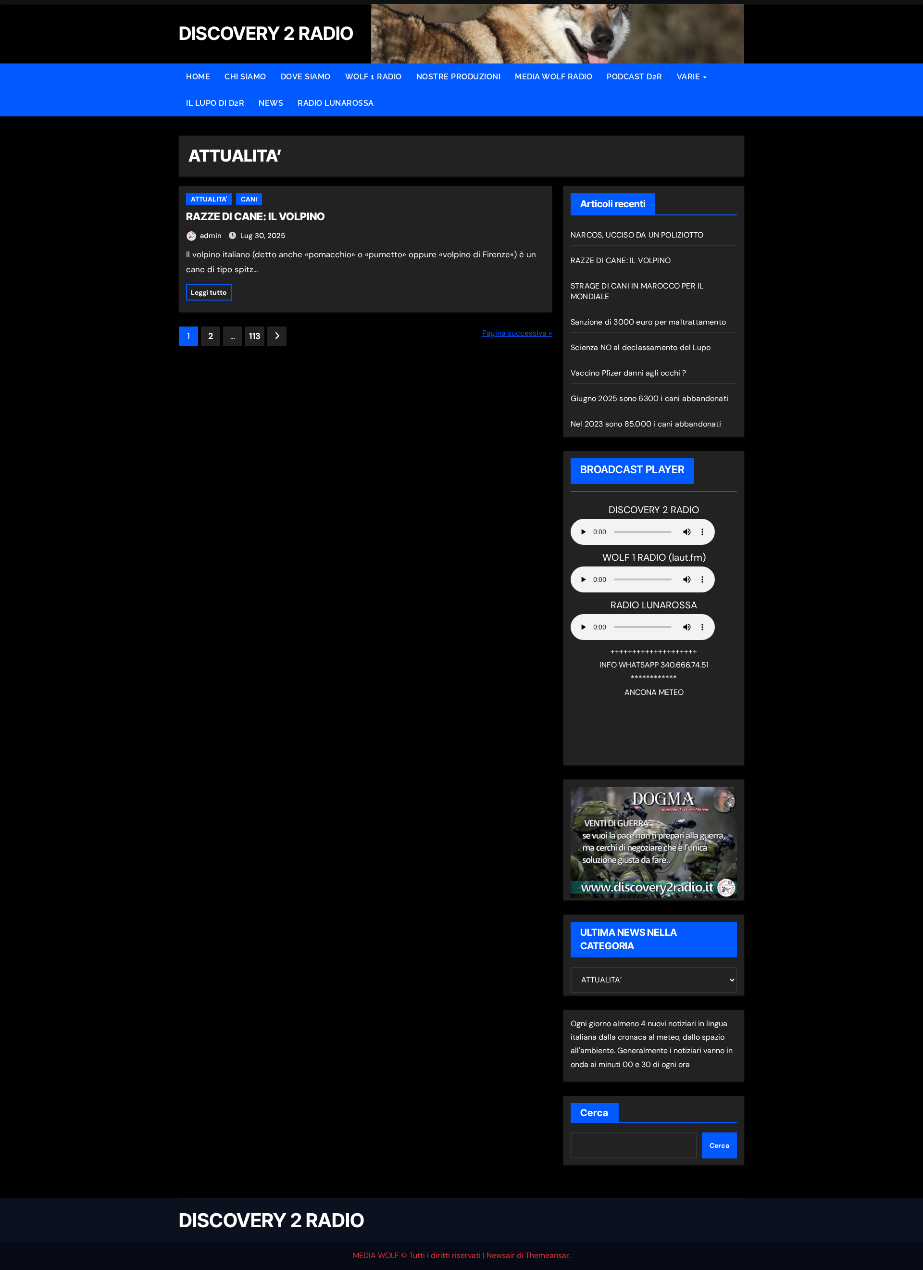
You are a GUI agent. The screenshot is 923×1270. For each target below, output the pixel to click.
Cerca (594, 1113)
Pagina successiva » (517, 333)
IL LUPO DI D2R (215, 103)
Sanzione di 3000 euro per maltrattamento (648, 322)
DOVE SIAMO (306, 76)
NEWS (271, 103)
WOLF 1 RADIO (373, 76)
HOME (198, 76)
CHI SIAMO (245, 76)
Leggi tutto (209, 292)
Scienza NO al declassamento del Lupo (641, 347)
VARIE (689, 76)
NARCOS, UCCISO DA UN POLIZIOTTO (637, 235)
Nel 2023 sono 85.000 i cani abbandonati (646, 424)
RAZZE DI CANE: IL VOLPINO (255, 216)
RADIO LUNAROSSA (336, 103)
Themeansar (547, 1255)
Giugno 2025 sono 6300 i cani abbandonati (649, 398)
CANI (249, 199)
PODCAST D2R (634, 76)
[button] (21, 15)
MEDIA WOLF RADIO (553, 76)
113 (255, 336)
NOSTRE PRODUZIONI (458, 76)
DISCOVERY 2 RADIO (271, 1220)
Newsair (500, 1255)
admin (212, 235)
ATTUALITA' (209, 199)
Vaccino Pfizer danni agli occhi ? (628, 373)
